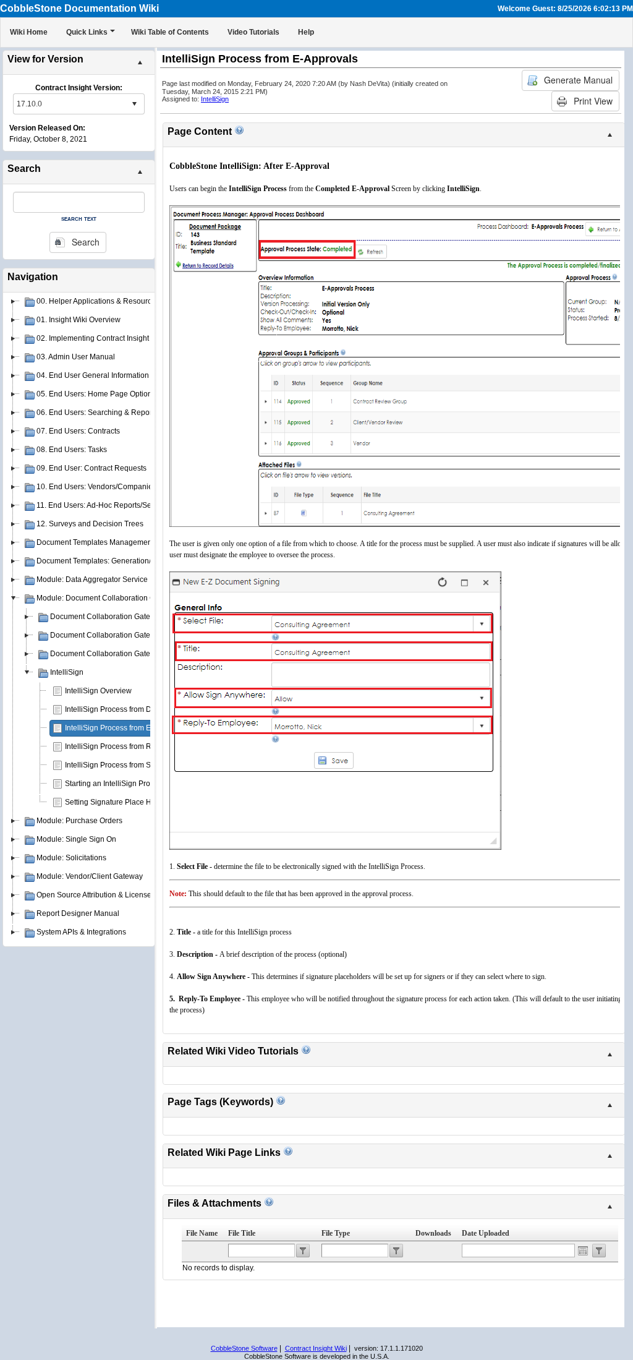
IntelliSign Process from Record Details (130, 746)
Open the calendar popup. (583, 1250)
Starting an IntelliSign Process (115, 783)
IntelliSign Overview (98, 690)
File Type (335, 1233)
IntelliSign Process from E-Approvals (126, 728)
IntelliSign (215, 99)
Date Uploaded (485, 1233)
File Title (241, 1233)
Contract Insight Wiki (316, 1348)
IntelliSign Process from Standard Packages (138, 765)
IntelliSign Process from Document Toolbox (137, 709)
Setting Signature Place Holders (118, 802)
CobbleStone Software (244, 1348)
